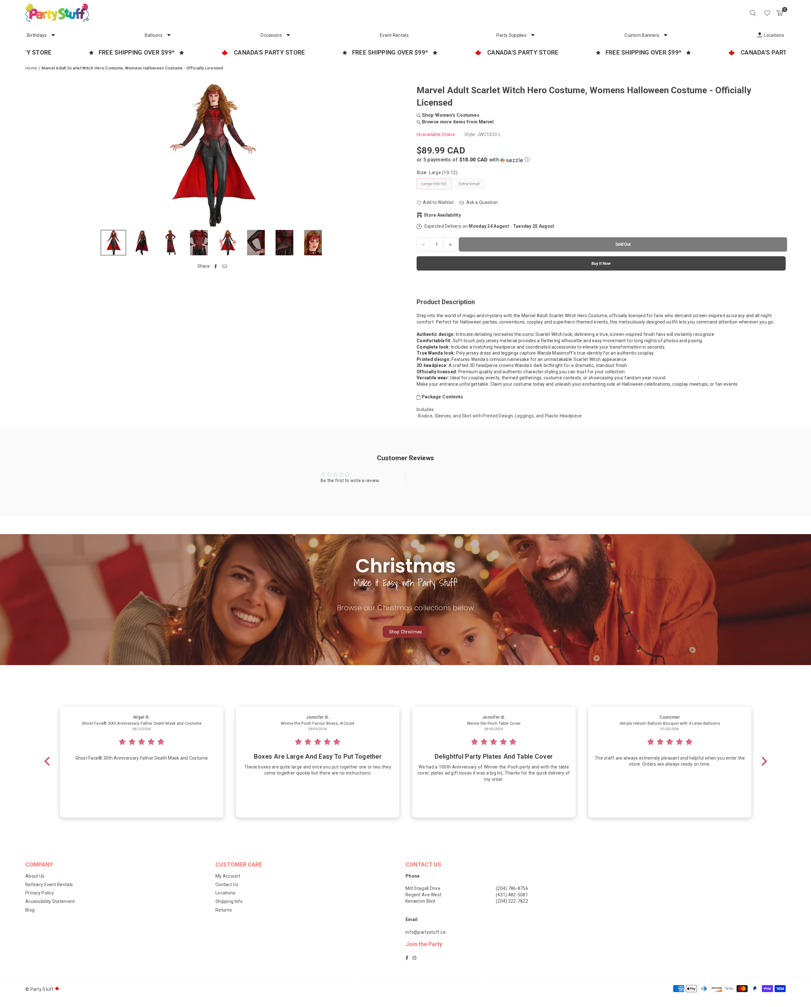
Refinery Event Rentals (49, 884)
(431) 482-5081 (512, 894)
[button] (780, 12)
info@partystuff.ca (425, 932)
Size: (437, 172)
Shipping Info (229, 901)
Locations (225, 892)
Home (31, 68)
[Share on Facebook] (216, 266)
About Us (34, 876)
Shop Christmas (405, 631)
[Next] (392, 155)
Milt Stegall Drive (423, 888)
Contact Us (226, 884)
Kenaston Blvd (420, 901)
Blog (30, 909)
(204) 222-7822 (512, 901)
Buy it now (601, 263)
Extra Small (469, 183)
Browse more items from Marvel (457, 122)
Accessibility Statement (50, 901)
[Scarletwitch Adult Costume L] (142, 242)
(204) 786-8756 (512, 888)
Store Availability (442, 215)
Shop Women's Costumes (450, 115)
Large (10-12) (434, 183)
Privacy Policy (39, 892)
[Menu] (758, 12)
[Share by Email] (224, 266)
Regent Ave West (423, 894)
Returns (223, 909)
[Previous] (34, 155)
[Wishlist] (767, 12)
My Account (227, 876)
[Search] (752, 12)
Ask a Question (481, 202)
